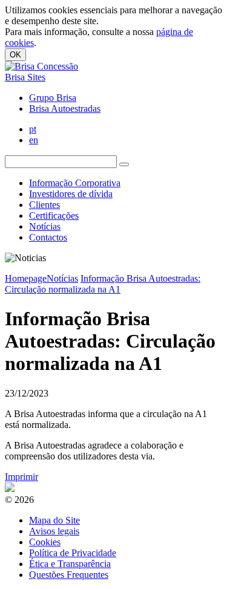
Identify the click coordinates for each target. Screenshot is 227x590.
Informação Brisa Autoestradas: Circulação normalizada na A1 (102, 283)
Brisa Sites (25, 77)
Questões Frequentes (68, 574)
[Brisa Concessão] (41, 66)
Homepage (26, 278)
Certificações (54, 215)
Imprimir (21, 477)
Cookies (45, 542)
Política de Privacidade (72, 553)
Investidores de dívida (71, 194)
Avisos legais (54, 531)
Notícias (45, 226)
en (33, 140)
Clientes (44, 204)
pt (32, 129)
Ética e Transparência (70, 564)
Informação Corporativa (74, 183)
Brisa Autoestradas (64, 108)
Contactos (48, 237)
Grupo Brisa (52, 97)
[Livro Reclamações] (10, 489)
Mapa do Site (54, 520)
